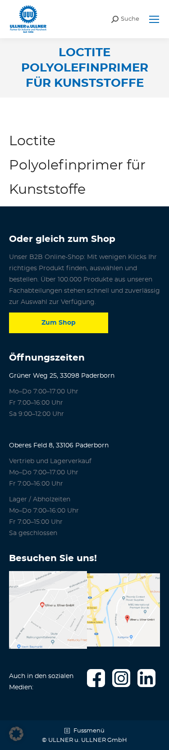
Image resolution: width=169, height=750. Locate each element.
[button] (16, 734)
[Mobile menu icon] (154, 19)
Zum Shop (58, 323)
